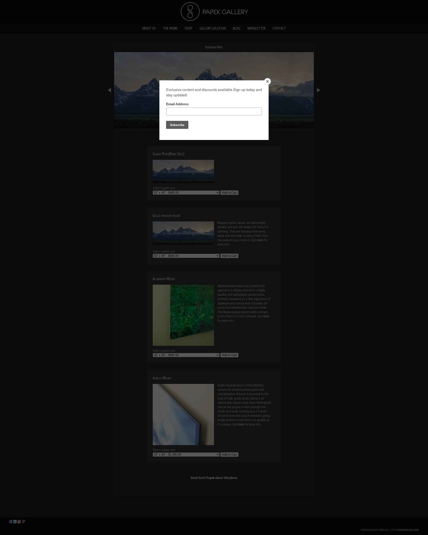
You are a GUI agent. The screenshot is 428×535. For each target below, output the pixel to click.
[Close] (267, 81)
